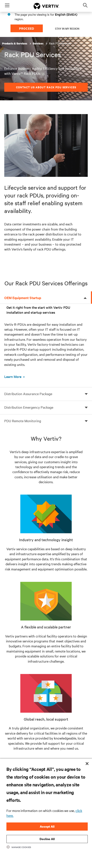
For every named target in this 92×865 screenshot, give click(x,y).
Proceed (26, 28)
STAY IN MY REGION (67, 28)
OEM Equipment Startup (22, 297)
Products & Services (15, 43)
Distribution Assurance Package (28, 393)
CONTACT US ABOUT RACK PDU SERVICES (46, 87)
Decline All (47, 839)
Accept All (47, 826)
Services (38, 43)
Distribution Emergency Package (28, 407)
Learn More (12, 376)
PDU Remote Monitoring (22, 420)
